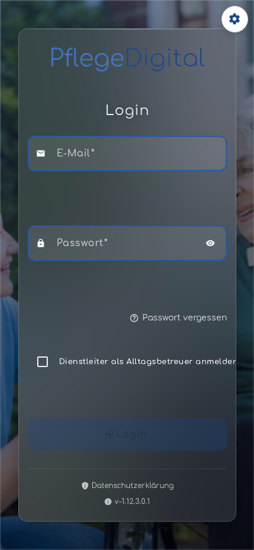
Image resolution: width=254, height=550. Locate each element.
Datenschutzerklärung (133, 486)
